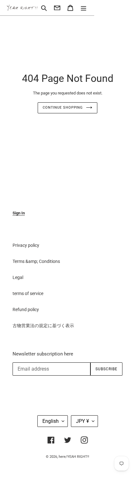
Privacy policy (26, 245)
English (50, 421)
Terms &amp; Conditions (36, 261)
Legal (18, 277)
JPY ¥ (82, 421)
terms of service (28, 293)
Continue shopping (63, 107)
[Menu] (83, 7)
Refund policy (26, 309)
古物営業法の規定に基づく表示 (43, 325)
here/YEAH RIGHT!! (74, 457)
